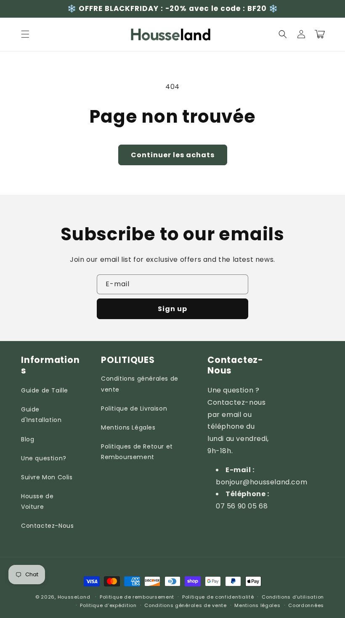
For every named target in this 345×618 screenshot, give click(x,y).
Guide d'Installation (41, 414)
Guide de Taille (44, 390)
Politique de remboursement (137, 597)
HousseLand (74, 597)
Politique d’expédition (108, 605)
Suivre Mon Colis (47, 477)
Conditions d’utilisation (293, 597)
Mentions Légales (128, 427)
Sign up (172, 309)
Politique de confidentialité (218, 597)
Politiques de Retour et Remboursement (137, 451)
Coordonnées (306, 605)
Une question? (43, 458)
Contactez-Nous (47, 525)
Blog (27, 439)
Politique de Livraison (134, 408)
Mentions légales (257, 605)
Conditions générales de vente (139, 383)
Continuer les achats (173, 155)
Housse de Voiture (37, 501)
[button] (25, 34)
